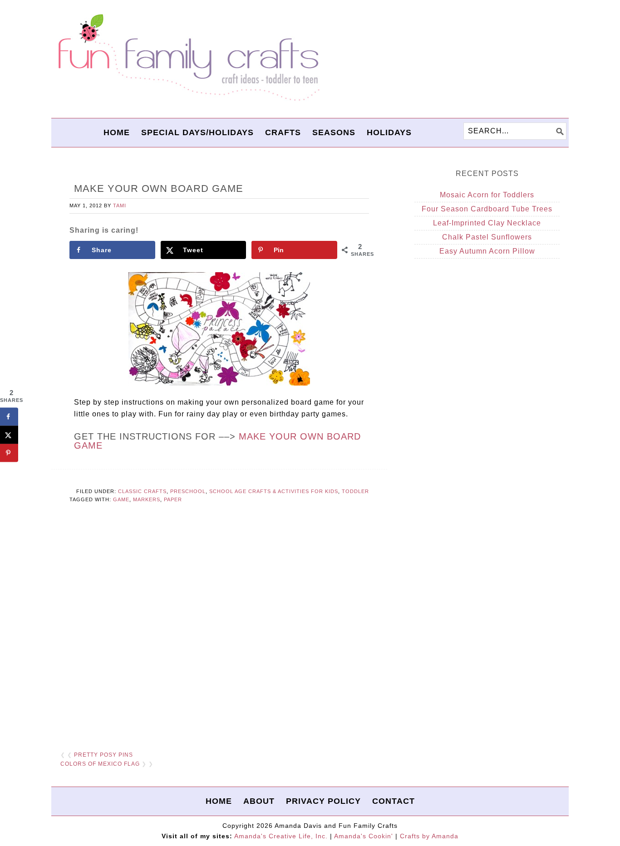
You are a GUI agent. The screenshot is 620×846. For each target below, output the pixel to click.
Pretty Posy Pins (103, 755)
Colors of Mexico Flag (100, 764)
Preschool (188, 491)
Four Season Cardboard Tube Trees (487, 209)
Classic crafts (142, 491)
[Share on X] (9, 435)
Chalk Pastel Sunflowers (487, 237)
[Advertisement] (219, 632)
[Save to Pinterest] (9, 453)
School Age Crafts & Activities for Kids (273, 491)
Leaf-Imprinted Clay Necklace (487, 223)
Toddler (355, 491)
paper (173, 499)
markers (146, 499)
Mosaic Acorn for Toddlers (487, 195)
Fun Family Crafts (187, 58)
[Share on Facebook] (9, 417)
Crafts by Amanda (429, 836)
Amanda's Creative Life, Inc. (281, 836)
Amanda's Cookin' (363, 836)
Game (121, 499)
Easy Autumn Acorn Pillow (487, 251)
